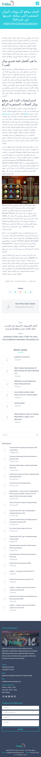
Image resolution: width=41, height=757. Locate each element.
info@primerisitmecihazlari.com (11, 681)
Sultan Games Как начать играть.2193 (21, 579)
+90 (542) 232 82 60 (8, 667)
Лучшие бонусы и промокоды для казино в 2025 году (23, 555)
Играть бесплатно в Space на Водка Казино (23, 502)
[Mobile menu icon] (37, 3)
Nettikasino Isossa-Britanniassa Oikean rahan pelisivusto (25, 382)
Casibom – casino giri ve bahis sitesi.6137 (22, 571)
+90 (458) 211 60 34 (8, 669)
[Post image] (7, 360)
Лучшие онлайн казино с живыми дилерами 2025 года (23, 467)
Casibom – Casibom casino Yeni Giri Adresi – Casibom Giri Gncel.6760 (23, 589)
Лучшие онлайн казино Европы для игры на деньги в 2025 (23, 458)
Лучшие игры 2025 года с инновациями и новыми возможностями (22, 512)
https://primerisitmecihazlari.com (24, 307)
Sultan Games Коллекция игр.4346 (20, 563)
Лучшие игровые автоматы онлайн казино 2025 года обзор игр (23, 547)
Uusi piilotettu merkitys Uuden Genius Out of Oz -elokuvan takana (25, 393)
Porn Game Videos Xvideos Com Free (21, 528)
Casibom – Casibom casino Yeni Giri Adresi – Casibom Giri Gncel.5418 (23, 606)
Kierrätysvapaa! (19, 403)
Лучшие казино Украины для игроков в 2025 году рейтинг (23, 449)
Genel (11, 281)
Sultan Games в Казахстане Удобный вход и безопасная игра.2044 (23, 598)
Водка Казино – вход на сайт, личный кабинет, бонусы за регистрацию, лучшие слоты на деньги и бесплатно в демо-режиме (24, 493)
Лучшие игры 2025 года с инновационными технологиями (23, 538)
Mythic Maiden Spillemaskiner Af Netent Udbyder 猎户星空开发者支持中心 (26, 370)
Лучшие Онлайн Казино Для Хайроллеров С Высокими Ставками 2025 (23, 521)
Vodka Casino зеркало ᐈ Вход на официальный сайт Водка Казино (24, 475)
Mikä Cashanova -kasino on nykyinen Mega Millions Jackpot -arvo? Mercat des (26, 416)
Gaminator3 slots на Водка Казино (20, 483)
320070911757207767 (22, 357)
